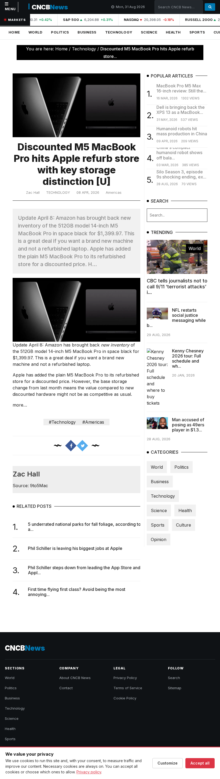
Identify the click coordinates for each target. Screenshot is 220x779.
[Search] (210, 7)
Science (149, 32)
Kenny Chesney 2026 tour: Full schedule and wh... (188, 358)
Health (173, 32)
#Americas (93, 422)
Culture (183, 525)
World (35, 32)
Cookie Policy (124, 698)
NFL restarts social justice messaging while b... (176, 317)
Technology (119, 32)
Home (14, 32)
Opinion (158, 539)
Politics (60, 32)
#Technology (62, 422)
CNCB (50, 6)
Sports (197, 32)
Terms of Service (127, 688)
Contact (66, 688)
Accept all (200, 763)
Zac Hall (33, 193)
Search (174, 678)
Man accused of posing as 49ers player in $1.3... (188, 425)
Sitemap (174, 688)
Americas (114, 193)
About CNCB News (75, 678)
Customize (167, 763)
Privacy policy (88, 772)
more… (20, 405)
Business (87, 32)
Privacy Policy (125, 678)
